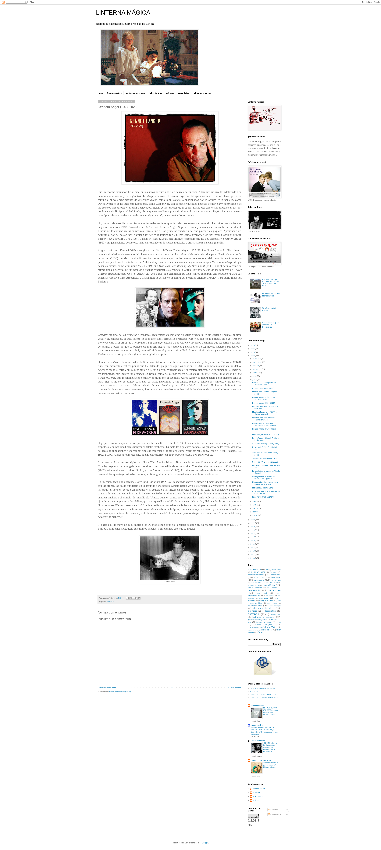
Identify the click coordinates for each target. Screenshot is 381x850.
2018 (252, 534)
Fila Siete (254, 692)
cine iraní (262, 593)
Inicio (100, 93)
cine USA (276, 577)
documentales (270, 611)
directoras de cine (263, 608)
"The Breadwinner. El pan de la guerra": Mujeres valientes (270, 765)
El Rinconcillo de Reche (261, 760)
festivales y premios (263, 617)
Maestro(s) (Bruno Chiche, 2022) (265, 435)
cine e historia (272, 588)
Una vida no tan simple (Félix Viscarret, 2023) (264, 384)
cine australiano (272, 582)
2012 (252, 555)
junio (255, 380)
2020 (252, 527)
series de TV (266, 630)
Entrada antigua (234, 687)
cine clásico (269, 585)
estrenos (253, 614)
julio (254, 376)
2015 (252, 544)
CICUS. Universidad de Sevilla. (262, 688)
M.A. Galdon (258, 796)
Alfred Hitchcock (254, 570)
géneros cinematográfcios (257, 619)
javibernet (257, 800)
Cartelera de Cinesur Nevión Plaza (264, 698)
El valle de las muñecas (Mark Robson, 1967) (264, 398)
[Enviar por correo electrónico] (127, 598)
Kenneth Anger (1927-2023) (263, 403)
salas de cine (253, 630)
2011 (252, 558)
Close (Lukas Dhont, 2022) (263, 388)
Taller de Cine (155, 93)
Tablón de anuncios (202, 93)
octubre (256, 366)
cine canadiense (254, 585)
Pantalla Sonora (257, 706)
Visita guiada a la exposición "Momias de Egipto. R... (263, 478)
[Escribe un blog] (130, 598)
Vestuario (273, 572)
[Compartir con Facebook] (136, 598)
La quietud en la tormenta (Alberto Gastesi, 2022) (266, 472)
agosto (256, 373)
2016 (252, 541)
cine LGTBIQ (259, 577)
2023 (252, 356)
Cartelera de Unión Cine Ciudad (263, 695)
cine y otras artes (266, 601)
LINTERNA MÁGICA (123, 12)
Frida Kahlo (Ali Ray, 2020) (263, 497)
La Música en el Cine (135, 93)
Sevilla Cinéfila (257, 725)
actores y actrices (256, 574)
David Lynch (276, 569)
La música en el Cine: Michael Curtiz (271, 295)
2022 (252, 520)
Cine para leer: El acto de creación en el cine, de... (266, 492)
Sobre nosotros (114, 93)
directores (110, 601)
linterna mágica (263, 624)
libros (278, 622)
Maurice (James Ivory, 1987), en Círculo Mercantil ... (265, 413)
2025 (252, 349)
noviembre (257, 362)
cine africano (276, 580)
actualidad (276, 574)
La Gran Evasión (258, 741)
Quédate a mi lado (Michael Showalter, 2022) (263, 419)
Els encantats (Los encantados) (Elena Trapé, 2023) (265, 483)
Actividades (183, 93)
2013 (252, 551)
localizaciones (253, 627)
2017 (252, 537)
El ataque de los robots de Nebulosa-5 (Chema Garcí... (264, 424)
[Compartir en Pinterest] (139, 598)
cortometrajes (275, 606)
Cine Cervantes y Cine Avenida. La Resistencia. (271, 325)
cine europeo (274, 590)
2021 (252, 523)
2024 (252, 352)
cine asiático (256, 583)
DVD (266, 569)
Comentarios (275, 814)
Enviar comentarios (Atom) (120, 692)
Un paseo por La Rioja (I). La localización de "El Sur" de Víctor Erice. (271, 282)
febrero (256, 512)
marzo (255, 508)
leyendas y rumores (264, 622)
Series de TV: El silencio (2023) (265, 462)
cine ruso (263, 598)
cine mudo (269, 595)
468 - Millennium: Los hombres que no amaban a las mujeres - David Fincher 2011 (270, 747)
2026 (252, 345)
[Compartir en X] (133, 598)
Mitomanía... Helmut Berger (263, 488)
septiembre (257, 369)
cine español (254, 590)
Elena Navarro (259, 789)
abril (255, 505)
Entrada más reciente (107, 687)
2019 (252, 530)
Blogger (205, 843)
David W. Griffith (258, 572)
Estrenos (170, 93)
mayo (255, 501)
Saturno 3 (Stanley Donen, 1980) (265, 444)
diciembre (257, 359)
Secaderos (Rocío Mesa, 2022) (264, 458)
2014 (252, 548)
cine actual (259, 580)
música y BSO (268, 627)
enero (255, 515)
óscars (260, 632)
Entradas (274, 810)
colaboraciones (255, 605)
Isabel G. (256, 793)
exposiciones (276, 614)
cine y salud (272, 603)
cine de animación (255, 588)
